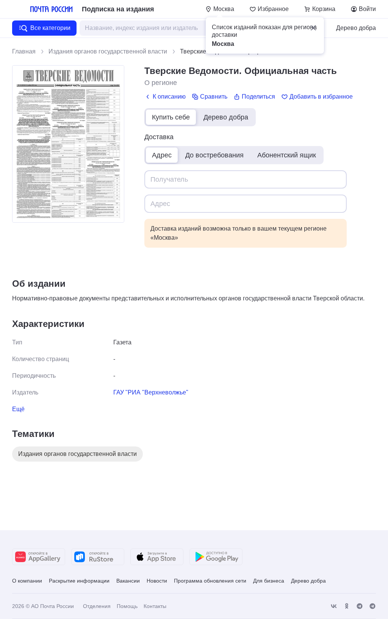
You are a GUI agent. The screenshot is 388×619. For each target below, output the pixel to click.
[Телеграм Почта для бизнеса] (372, 606)
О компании (27, 581)
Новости (157, 581)
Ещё (18, 409)
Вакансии (128, 581)
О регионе (160, 82)
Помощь (127, 606)
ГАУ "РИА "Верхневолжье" (150, 392)
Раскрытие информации (79, 581)
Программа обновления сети (210, 581)
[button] (313, 28)
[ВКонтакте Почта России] (333, 606)
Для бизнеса (268, 581)
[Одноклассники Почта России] (346, 606)
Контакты (155, 606)
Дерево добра (356, 28)
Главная (24, 51)
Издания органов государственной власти (107, 51)
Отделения (97, 606)
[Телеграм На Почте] (359, 606)
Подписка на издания (118, 9)
